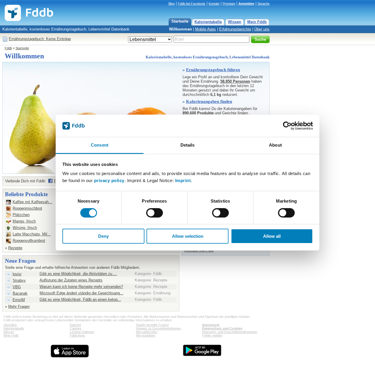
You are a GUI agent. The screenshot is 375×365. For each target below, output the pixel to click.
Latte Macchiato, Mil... (32, 234)
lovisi (17, 274)
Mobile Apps (205, 29)
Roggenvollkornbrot (29, 240)
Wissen (234, 22)
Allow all (272, 236)
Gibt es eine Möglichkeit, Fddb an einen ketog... (80, 299)
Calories (75, 328)
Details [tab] (187, 144)
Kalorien (75, 325)
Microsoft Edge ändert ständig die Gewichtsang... (81, 293)
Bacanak (20, 293)
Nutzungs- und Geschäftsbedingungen (229, 332)
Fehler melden (212, 335)
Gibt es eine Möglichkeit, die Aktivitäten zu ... (78, 273)
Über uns (262, 29)
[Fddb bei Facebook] (50, 181)
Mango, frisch (24, 221)
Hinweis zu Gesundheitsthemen (158, 328)
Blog (171, 3)
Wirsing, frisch (25, 227)
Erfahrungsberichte (235, 29)
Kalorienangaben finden (209, 101)
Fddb (8, 48)
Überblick (10, 325)
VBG (17, 287)
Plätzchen (21, 215)
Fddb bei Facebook (191, 3)
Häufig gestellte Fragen (152, 325)
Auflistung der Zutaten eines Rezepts (71, 280)
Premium (229, 3)
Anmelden (246, 3)
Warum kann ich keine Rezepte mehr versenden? (81, 286)
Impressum (210, 325)
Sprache (264, 3)
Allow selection (187, 236)
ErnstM (19, 300)
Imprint (183, 180)
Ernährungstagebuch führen (213, 69)
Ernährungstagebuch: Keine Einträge (40, 39)
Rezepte (15, 248)
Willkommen (180, 29)
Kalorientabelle (208, 22)
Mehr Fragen (19, 306)
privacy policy (109, 180)
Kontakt (214, 3)
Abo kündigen (145, 335)
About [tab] (275, 144)
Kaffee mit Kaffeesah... (32, 202)
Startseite (179, 21)
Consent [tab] (99, 144)
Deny (103, 236)
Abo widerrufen (146, 332)
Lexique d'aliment (82, 332)
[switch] (154, 213)
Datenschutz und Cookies (222, 328)
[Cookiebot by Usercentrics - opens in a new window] (287, 125)
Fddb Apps (77, 335)
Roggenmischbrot (27, 208)
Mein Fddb (257, 22)
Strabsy (19, 280)
